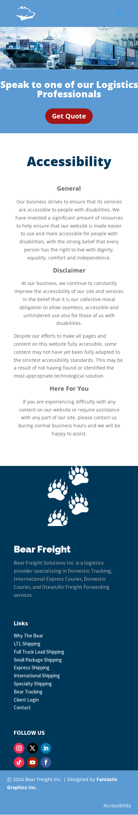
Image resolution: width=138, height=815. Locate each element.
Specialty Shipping (33, 683)
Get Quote (69, 116)
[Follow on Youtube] (32, 762)
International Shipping (37, 675)
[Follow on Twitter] (32, 748)
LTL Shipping (27, 643)
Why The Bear (28, 635)
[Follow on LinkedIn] (46, 748)
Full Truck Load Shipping (39, 652)
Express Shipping (32, 667)
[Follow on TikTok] (19, 762)
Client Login (26, 700)
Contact (22, 707)
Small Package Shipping (38, 660)
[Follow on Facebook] (46, 762)
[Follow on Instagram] (19, 748)
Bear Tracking (28, 691)
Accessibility (117, 805)
